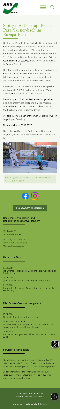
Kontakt (43, 404)
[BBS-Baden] (10, 7)
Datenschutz (31, 404)
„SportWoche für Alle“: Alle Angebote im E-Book (26, 280)
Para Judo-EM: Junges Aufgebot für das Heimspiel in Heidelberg (29, 289)
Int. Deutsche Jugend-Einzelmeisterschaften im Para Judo (29, 335)
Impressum (17, 404)
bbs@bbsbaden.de (16, 246)
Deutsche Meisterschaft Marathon (20, 317)
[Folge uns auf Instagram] (34, 196)
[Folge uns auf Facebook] (25, 196)
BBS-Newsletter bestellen (30, 208)
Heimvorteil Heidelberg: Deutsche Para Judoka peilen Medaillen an (30, 272)
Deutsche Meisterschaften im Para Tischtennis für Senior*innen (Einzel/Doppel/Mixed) (28, 325)
